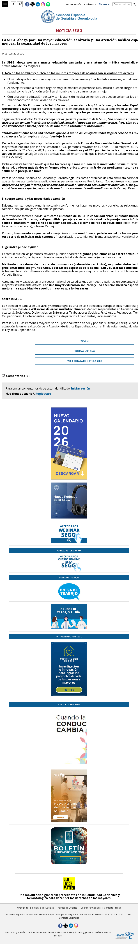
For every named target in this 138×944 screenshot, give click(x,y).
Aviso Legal (23, 907)
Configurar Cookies (90, 907)
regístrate (90, 4)
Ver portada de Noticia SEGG (84, 361)
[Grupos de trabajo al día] (69, 616)
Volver (84, 340)
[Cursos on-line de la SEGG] (69, 562)
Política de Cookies (67, 907)
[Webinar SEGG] (69, 533)
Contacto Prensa (112, 907)
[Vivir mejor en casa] (69, 669)
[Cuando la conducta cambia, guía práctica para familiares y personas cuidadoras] (69, 758)
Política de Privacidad (43, 907)
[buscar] (134, 4)
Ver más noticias (85, 350)
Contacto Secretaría (69, 917)
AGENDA (105, 4)
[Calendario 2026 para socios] (69, 443)
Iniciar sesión (80, 388)
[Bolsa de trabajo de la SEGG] (69, 590)
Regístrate (43, 394)
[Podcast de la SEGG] (69, 502)
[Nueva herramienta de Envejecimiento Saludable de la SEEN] (69, 795)
